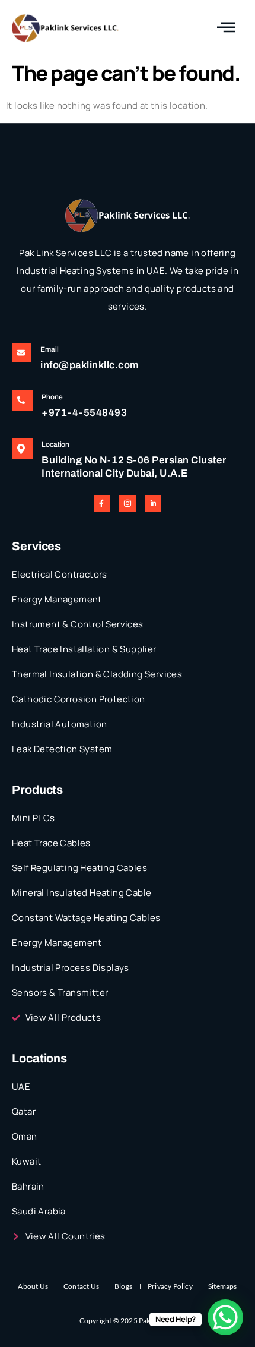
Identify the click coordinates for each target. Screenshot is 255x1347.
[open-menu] (226, 27)
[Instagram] (127, 503)
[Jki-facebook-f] (102, 503)
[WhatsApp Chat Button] (225, 1317)
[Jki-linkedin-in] (153, 503)
